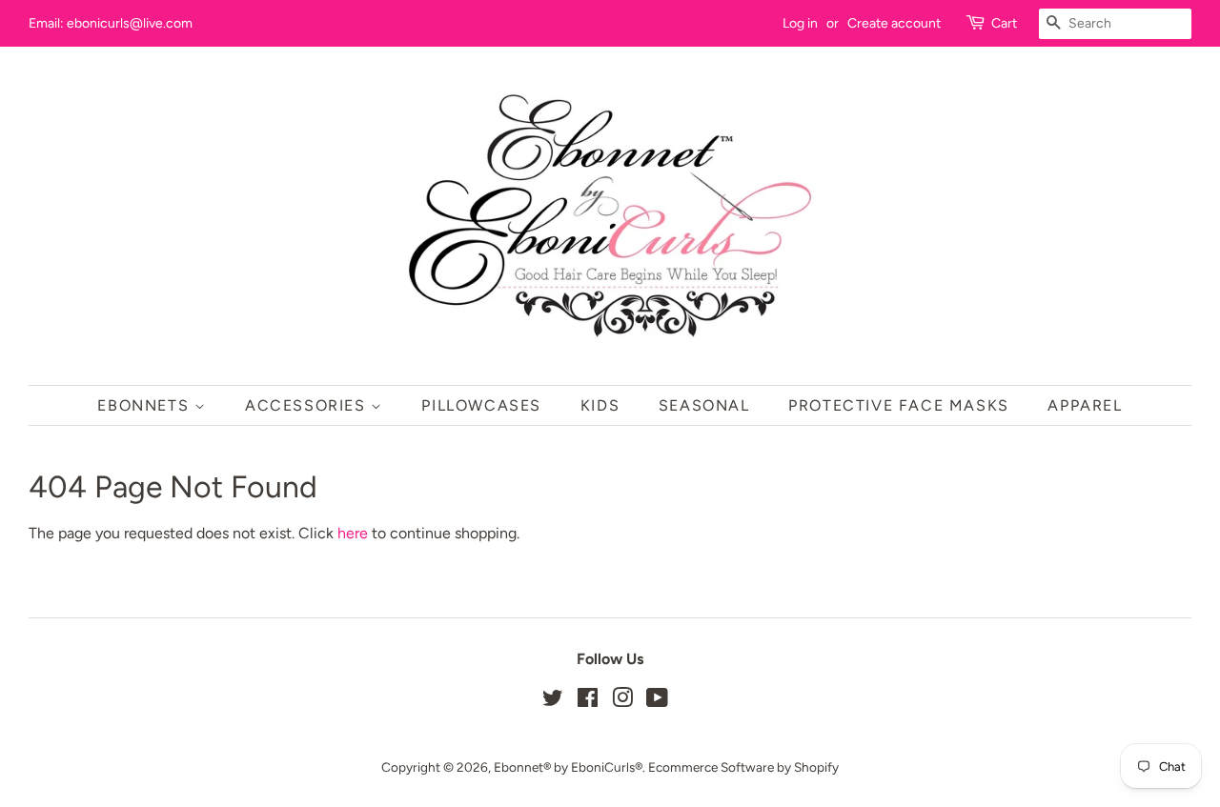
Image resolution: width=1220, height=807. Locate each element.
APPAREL (1084, 405)
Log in (800, 23)
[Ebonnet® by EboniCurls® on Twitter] (552, 701)
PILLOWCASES (481, 405)
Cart (1004, 23)
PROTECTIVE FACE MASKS (898, 405)
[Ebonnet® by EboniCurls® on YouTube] (657, 701)
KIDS (600, 405)
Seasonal (704, 405)
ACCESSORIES (308, 405)
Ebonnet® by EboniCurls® (568, 767)
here (352, 533)
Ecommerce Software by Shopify (743, 767)
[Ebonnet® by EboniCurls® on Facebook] (588, 701)
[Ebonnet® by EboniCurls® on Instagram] (622, 701)
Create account (894, 23)
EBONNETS (145, 405)
